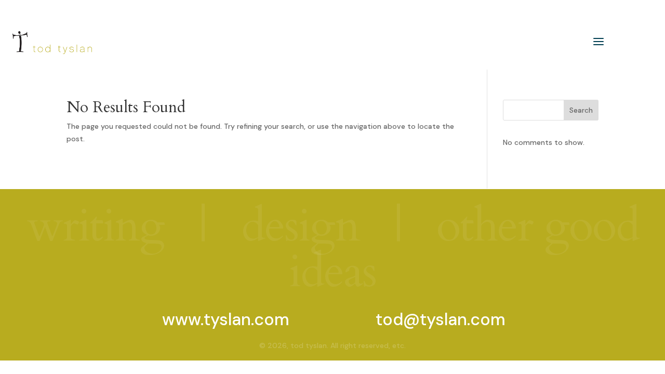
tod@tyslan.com (441, 319)
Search (581, 110)
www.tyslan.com (225, 319)
